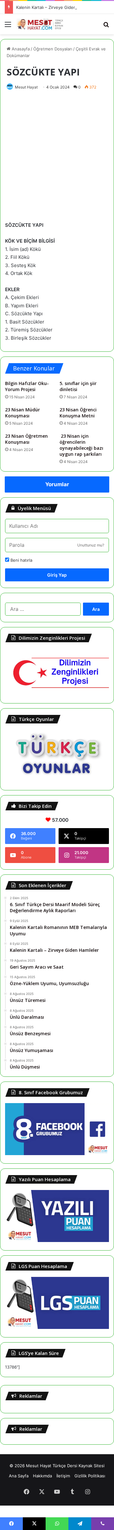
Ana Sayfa (18, 1475)
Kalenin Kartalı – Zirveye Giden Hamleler (55, 7)
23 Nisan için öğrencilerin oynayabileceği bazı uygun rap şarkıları (81, 445)
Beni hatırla (20, 560)
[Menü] (8, 26)
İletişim (63, 1475)
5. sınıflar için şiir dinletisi (78, 386)
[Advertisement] (57, 154)
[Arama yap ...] (106, 26)
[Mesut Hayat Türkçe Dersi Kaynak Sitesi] (41, 24)
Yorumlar (57, 484)
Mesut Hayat (26, 87)
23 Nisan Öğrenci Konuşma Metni (78, 413)
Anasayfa (20, 48)
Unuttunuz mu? (90, 545)
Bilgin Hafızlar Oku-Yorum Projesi (27, 386)
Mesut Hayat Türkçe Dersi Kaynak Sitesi (65, 1465)
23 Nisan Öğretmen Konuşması (26, 439)
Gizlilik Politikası (89, 1475)
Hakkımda (42, 1475)
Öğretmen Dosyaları (52, 48)
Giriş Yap (57, 575)
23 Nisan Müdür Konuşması (22, 413)
